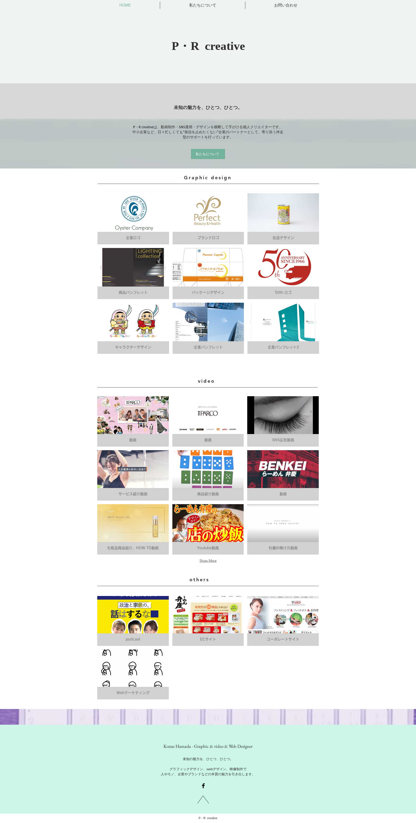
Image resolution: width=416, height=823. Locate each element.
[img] (133, 273)
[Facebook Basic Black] (203, 785)
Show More (208, 560)
